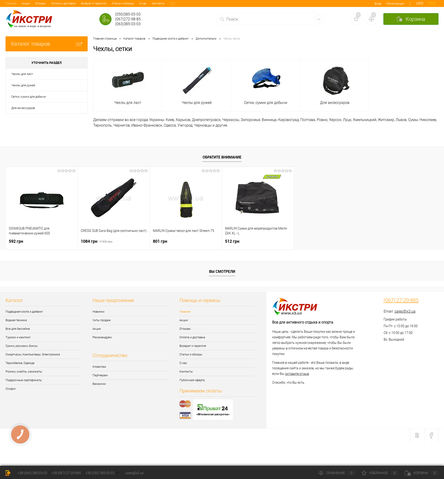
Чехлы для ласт (22, 74)
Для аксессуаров (23, 108)
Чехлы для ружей (23, 85)
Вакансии (99, 384)
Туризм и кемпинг (18, 337)
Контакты (158, 3)
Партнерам (100, 375)
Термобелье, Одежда (20, 363)
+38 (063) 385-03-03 (32, 473)
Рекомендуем (102, 337)
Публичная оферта (192, 380)
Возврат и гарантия (93, 3)
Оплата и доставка (63, 3)
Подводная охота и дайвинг (24, 311)
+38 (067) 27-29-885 (66, 473)
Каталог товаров (30, 44)
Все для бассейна (18, 328)
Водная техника (16, 320)
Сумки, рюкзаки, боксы (22, 346)
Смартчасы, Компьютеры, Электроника (33, 354)
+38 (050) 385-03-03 (100, 473)
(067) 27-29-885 (401, 300)
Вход (378, 3)
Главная (11, 3)
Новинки (98, 311)
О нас (142, 3)
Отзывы (40, 3)
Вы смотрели (222, 271)
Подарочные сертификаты (24, 380)
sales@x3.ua (405, 311)
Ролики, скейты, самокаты (24, 371)
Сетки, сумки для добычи (28, 96)
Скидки (10, 388)
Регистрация (395, 3)
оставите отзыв (297, 374)
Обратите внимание (222, 157)
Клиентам (99, 366)
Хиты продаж (101, 320)
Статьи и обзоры (123, 3)
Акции (26, 3)
